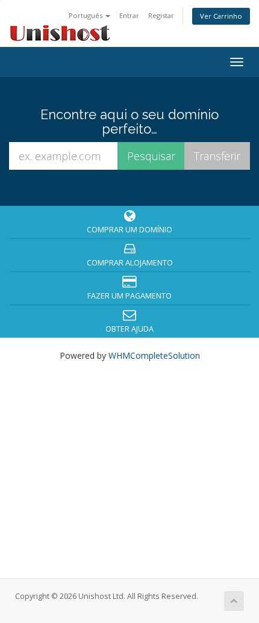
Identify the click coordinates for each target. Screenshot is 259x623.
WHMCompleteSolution (154, 355)
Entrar (129, 15)
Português (86, 15)
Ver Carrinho (221, 15)
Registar (161, 15)
